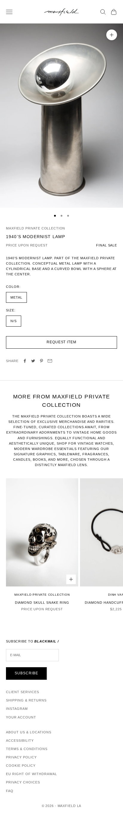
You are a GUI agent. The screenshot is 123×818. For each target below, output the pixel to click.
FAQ (9, 791)
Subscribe (26, 673)
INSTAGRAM (17, 708)
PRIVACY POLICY (21, 757)
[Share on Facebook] (24, 360)
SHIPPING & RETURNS (26, 700)
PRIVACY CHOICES (23, 782)
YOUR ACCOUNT (21, 717)
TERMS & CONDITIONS (26, 749)
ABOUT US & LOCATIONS (28, 732)
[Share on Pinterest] (41, 360)
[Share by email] (49, 360)
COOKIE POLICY (21, 765)
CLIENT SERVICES (22, 692)
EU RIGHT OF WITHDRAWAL (31, 774)
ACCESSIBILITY (20, 740)
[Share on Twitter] (33, 360)
